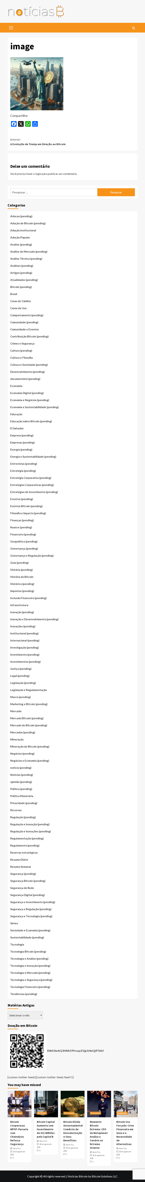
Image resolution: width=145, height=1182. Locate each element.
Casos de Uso (18, 308)
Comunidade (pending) (24, 322)
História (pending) (21, 569)
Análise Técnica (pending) (26, 258)
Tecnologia (17, 944)
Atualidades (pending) (24, 279)
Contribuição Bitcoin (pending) (29, 336)
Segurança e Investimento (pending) (32, 902)
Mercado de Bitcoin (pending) (28, 725)
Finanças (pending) (22, 520)
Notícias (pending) (21, 774)
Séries (14, 923)
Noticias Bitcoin (78, 1176)
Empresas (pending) (22, 442)
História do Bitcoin (21, 576)
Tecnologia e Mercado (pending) (30, 972)
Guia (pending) (19, 562)
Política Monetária (21, 796)
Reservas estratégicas (24, 852)
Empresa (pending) (21, 435)
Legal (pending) (20, 675)
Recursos (16, 810)
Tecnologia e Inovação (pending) (30, 965)
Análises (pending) (21, 265)
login (38, 173)
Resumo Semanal (20, 866)
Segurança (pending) (23, 873)
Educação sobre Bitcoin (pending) (31, 421)
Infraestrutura (19, 605)
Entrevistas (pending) (23, 463)
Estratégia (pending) (23, 470)
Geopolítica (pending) (23, 541)
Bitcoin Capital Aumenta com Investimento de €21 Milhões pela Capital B (46, 1129)
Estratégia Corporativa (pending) (30, 477)
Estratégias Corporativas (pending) (32, 484)
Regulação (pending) (23, 817)
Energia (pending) (21, 449)
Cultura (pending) (21, 350)
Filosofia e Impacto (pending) (28, 513)
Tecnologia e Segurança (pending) (31, 979)
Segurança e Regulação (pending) (30, 909)
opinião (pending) (21, 781)
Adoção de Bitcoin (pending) (28, 223)
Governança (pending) (24, 548)
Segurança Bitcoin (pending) (27, 880)
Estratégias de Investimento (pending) (34, 492)
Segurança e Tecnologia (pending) (31, 916)
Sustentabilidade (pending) (27, 937)
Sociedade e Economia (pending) (30, 930)
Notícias (42, 1113)
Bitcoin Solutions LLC (104, 1176)
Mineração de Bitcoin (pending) (29, 746)
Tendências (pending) (23, 994)
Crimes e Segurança (22, 343)
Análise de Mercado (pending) (28, 251)
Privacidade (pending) (23, 803)
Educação (16, 414)
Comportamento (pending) (26, 315)
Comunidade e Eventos (24, 329)
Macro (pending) (20, 697)
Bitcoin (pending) (21, 286)
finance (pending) (21, 527)
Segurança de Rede (22, 887)
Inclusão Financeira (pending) (28, 598)
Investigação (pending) (24, 647)
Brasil (13, 294)
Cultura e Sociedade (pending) (29, 364)
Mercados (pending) (22, 732)
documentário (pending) (25, 378)
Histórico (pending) (22, 583)
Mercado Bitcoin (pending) (27, 718)
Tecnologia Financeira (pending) (30, 986)
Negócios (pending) (22, 753)
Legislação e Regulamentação (28, 689)
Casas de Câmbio (20, 301)
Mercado (15, 711)
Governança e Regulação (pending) (32, 555)
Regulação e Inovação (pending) (30, 824)
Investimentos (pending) (25, 661)
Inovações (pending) (22, 626)
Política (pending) (21, 788)
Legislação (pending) (23, 682)
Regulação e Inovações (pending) (30, 831)
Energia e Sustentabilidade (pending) (33, 456)
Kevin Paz (17, 1148)
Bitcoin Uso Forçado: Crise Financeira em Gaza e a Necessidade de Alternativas (125, 1133)
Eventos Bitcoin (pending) (26, 506)
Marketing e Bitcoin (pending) (29, 704)
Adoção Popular (20, 237)
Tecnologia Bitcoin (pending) (28, 951)
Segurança (16, 1113)
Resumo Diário (19, 859)
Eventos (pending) (21, 499)
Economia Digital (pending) (27, 393)
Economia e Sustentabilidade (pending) (34, 407)
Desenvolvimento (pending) (27, 371)
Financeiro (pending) (23, 534)
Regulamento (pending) (24, 845)
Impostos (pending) (22, 591)
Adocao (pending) (21, 216)
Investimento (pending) (24, 654)
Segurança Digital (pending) (27, 895)
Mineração (17, 739)
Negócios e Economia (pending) (29, 760)
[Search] (133, 28)
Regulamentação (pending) (27, 838)
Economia (16, 385)
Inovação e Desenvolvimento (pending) (34, 619)
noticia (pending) (20, 767)
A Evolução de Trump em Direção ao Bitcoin (38, 142)
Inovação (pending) (22, 612)
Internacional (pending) (24, 640)
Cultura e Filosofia (21, 357)
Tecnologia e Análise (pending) (29, 958)
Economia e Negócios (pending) (29, 400)
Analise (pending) (21, 244)
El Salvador (17, 428)
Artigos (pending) (21, 272)
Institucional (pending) (24, 633)
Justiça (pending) (20, 668)
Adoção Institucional (23, 230)
